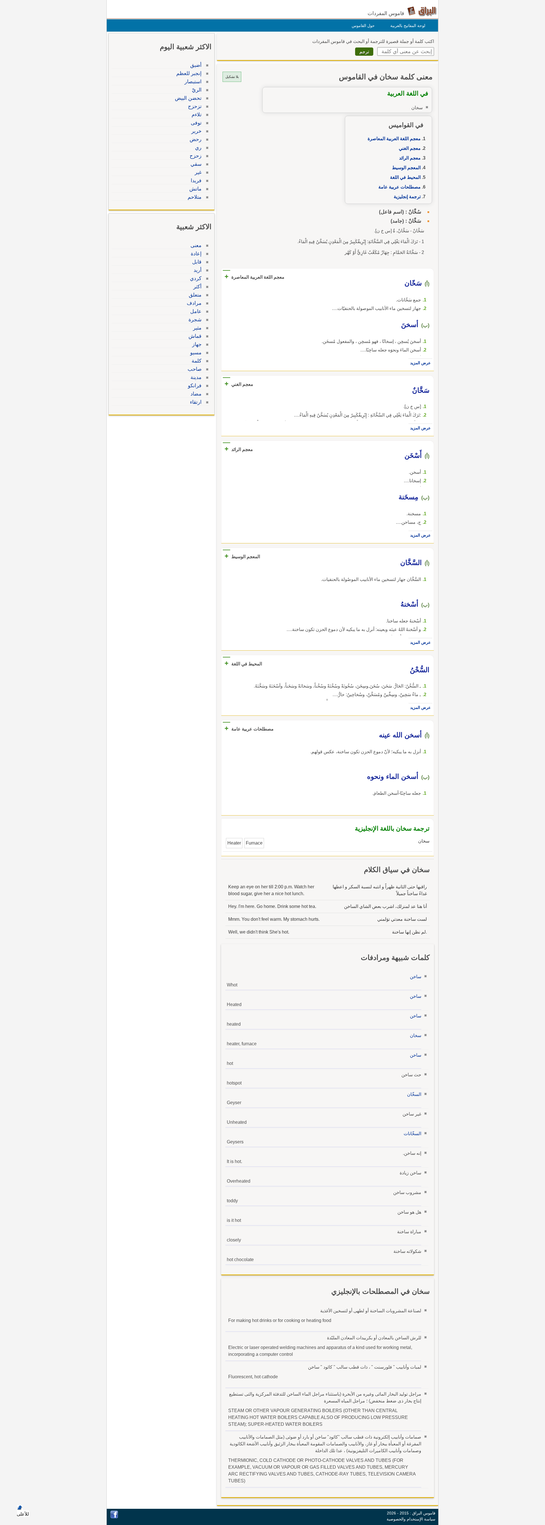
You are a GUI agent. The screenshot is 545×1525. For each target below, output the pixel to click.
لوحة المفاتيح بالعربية (407, 25)
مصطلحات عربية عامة (399, 187)
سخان (415, 1035)
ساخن (415, 976)
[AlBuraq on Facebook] (114, 1516)
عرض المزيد (420, 363)
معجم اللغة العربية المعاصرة (394, 138)
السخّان (414, 1094)
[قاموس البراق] (422, 11)
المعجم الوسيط (406, 167)
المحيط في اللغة (405, 177)
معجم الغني (410, 148)
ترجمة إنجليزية (407, 196)
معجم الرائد (410, 158)
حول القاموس (363, 25)
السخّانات (412, 1133)
